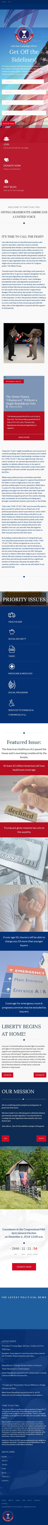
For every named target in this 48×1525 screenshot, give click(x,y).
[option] (24, 408)
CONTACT (6, 1477)
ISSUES (4, 1465)
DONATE (4, 2)
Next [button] (26, 1205)
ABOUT (5, 1461)
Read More (23, 142)
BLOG (4, 1473)
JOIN (9, 2)
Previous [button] (22, 1205)
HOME (4, 1457)
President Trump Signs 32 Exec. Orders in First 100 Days (24, 408)
